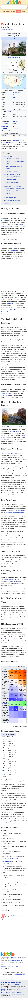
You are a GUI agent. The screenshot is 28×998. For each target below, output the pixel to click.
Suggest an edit (20, 974)
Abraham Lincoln (13, 250)
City (14, 38)
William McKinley (14, 310)
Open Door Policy (6, 314)
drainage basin (9, 639)
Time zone (4, 119)
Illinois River (15, 581)
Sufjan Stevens (5, 395)
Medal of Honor (14, 858)
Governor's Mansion (11, 513)
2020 (9, 112)
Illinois (14, 95)
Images (8, 11)
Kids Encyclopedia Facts (7, 29)
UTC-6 (15, 119)
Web (4, 11)
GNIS (2, 131)
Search (25, 6)
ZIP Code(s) (4, 123)
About (13, 992)
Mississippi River (8, 579)
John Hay (10, 303)
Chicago (22, 510)
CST (18, 119)
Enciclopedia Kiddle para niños (16, 994)
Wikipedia (3, 989)
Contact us (4, 994)
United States (16, 92)
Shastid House (7, 426)
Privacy (19, 992)
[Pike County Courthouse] (14, 48)
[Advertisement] (14, 17)
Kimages (13, 11)
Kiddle (2, 992)
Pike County (16, 140)
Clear (22, 6)
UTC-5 (15, 121)
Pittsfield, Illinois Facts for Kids (9, 966)
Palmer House (15, 510)
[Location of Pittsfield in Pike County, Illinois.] (14, 65)
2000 (3, 770)
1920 (3, 752)
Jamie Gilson (4, 393)
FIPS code (4, 128)
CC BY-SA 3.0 (17, 985)
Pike (14, 97)
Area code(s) (4, 126)
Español (23, 11)
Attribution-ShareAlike (17, 960)
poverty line (10, 821)
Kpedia (18, 11)
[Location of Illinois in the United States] (14, 81)
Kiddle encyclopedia (15, 957)
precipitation (5, 704)
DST (9, 121)
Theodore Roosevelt (7, 312)
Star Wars (19, 897)
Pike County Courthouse (14, 57)
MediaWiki (3, 991)
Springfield (21, 513)
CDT (18, 121)
